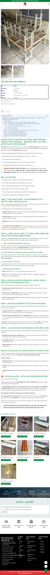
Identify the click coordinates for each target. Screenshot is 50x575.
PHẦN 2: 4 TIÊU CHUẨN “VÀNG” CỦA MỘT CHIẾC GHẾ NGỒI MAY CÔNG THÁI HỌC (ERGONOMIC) (22, 123)
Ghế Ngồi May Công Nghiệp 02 (7, 433)
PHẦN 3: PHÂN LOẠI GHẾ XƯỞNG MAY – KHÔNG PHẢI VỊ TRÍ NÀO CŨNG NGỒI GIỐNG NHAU (22, 130)
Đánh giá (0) (7, 111)
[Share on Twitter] (7, 104)
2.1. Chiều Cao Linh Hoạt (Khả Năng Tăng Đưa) (15, 124)
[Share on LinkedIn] (14, 104)
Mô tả (2, 111)
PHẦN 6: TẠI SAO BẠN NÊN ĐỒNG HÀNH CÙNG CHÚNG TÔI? (16, 134)
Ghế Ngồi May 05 (37, 457)
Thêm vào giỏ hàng (6, 436)
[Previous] (3, 36)
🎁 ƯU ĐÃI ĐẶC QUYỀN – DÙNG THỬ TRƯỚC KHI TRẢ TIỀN (15, 135)
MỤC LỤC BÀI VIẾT (8, 120)
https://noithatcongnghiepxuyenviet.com (16, 555)
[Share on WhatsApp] (2, 104)
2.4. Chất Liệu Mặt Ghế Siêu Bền (12, 128)
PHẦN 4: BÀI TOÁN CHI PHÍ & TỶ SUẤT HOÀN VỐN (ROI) (15, 131)
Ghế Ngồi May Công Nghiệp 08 (23, 433)
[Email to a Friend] (9, 104)
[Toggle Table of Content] (46, 116)
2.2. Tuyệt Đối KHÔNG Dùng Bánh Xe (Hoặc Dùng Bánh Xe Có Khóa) (18, 126)
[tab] (2, 111)
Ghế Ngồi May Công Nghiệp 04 (23, 457)
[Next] (46, 36)
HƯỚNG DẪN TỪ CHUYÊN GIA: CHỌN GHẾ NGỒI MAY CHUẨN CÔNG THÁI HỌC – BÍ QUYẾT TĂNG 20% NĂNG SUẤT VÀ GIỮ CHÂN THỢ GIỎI (24, 118)
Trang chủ (3, 79)
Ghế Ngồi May (10, 79)
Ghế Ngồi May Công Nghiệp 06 (7, 457)
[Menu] (2, 4)
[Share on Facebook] (4, 104)
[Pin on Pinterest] (11, 104)
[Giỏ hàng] (48, 4)
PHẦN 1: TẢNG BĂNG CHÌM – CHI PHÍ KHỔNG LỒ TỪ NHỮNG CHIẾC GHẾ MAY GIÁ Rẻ (20, 122)
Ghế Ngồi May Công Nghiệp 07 (40, 433)
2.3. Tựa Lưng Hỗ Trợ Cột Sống (12, 127)
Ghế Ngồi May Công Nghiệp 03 (7, 481)
